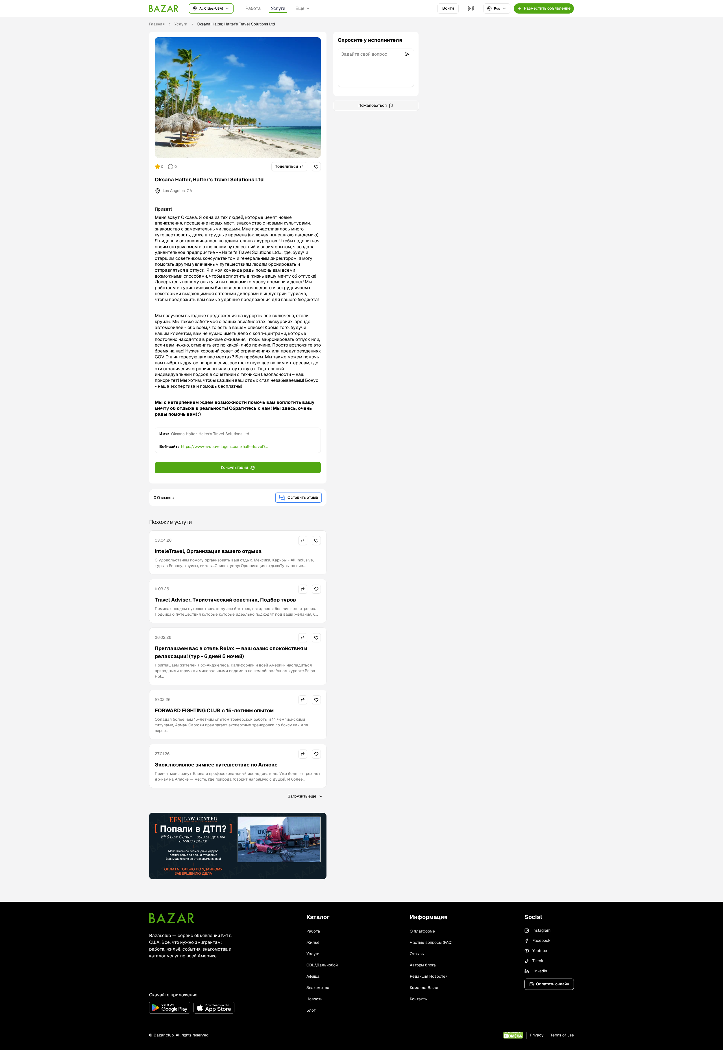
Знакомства (317, 987)
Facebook (541, 940)
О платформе (422, 931)
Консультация (234, 467)
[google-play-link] (169, 1008)
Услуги (278, 8)
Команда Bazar (424, 987)
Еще (299, 8)
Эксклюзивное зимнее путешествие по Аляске (216, 764)
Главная (157, 24)
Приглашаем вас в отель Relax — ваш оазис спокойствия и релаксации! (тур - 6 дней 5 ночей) (231, 652)
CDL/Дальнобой (322, 965)
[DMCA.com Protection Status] (513, 1035)
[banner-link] (237, 846)
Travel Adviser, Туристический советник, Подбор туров (225, 599)
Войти (448, 8)
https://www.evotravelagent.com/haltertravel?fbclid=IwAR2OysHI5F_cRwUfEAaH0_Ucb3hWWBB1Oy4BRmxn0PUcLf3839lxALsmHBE (248, 446)
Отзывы (417, 953)
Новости (314, 998)
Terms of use (562, 1035)
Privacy (537, 1035)
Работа (253, 8)
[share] (302, 540)
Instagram (541, 930)
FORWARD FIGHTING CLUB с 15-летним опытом (214, 710)
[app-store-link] (213, 1008)
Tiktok (537, 960)
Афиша (312, 976)
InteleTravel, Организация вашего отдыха (208, 551)
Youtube (539, 950)
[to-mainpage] (171, 918)
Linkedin (539, 970)
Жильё (312, 942)
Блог (310, 1010)
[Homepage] (163, 8)
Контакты (419, 998)
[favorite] (316, 166)
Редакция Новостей (429, 976)
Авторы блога (423, 965)
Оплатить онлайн (552, 983)
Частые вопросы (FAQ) (431, 942)
